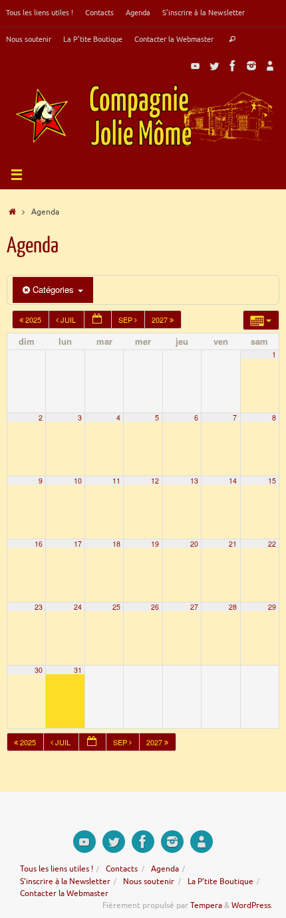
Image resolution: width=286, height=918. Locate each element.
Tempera (206, 905)
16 (39, 544)
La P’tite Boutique (92, 39)
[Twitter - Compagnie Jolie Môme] (214, 65)
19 (155, 544)
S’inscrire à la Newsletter (203, 12)
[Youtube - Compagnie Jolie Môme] (195, 65)
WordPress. (252, 905)
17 (78, 544)
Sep (126, 319)
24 (78, 607)
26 (155, 607)
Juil (68, 319)
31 (78, 670)
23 (39, 607)
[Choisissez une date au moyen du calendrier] (98, 319)
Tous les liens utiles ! (39, 12)
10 (78, 481)
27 (194, 607)
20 (194, 544)
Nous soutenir (28, 39)
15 (272, 481)
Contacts (99, 12)
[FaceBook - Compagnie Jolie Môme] (232, 65)
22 (272, 544)
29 (272, 607)
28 (233, 607)
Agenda (138, 12)
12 (155, 481)
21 (233, 544)
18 (116, 544)
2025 (33, 319)
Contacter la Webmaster (174, 39)
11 (116, 481)
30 (39, 670)
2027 (161, 319)
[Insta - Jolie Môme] (251, 65)
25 (116, 607)
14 (233, 481)
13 (194, 481)
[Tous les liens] (270, 65)
